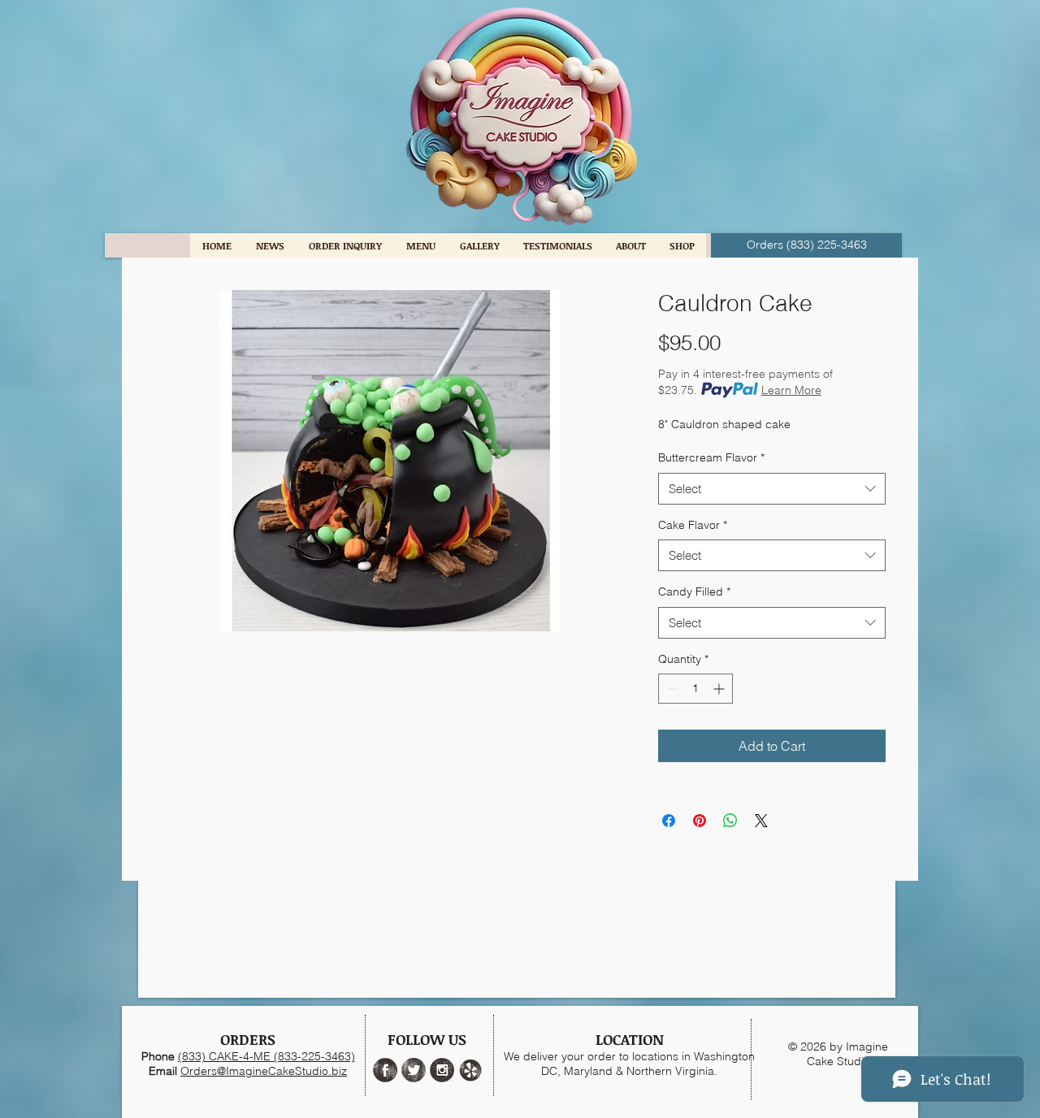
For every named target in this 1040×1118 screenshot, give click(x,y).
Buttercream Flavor (711, 457)
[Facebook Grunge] (385, 1070)
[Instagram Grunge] (442, 1070)
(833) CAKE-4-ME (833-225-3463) (266, 1056)
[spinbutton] (695, 688)
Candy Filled (694, 591)
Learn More (791, 390)
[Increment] (720, 688)
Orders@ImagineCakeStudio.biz (263, 1071)
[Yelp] (470, 1070)
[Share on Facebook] (668, 820)
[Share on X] (761, 820)
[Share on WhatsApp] (730, 820)
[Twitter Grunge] (413, 1070)
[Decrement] (671, 688)
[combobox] (772, 489)
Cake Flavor (692, 525)
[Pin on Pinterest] (699, 820)
